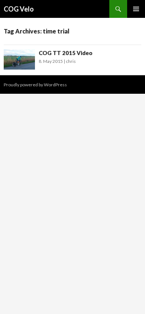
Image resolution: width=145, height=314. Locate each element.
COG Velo (19, 9)
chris (71, 61)
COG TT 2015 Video (66, 52)
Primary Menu (136, 9)
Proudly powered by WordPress (35, 84)
